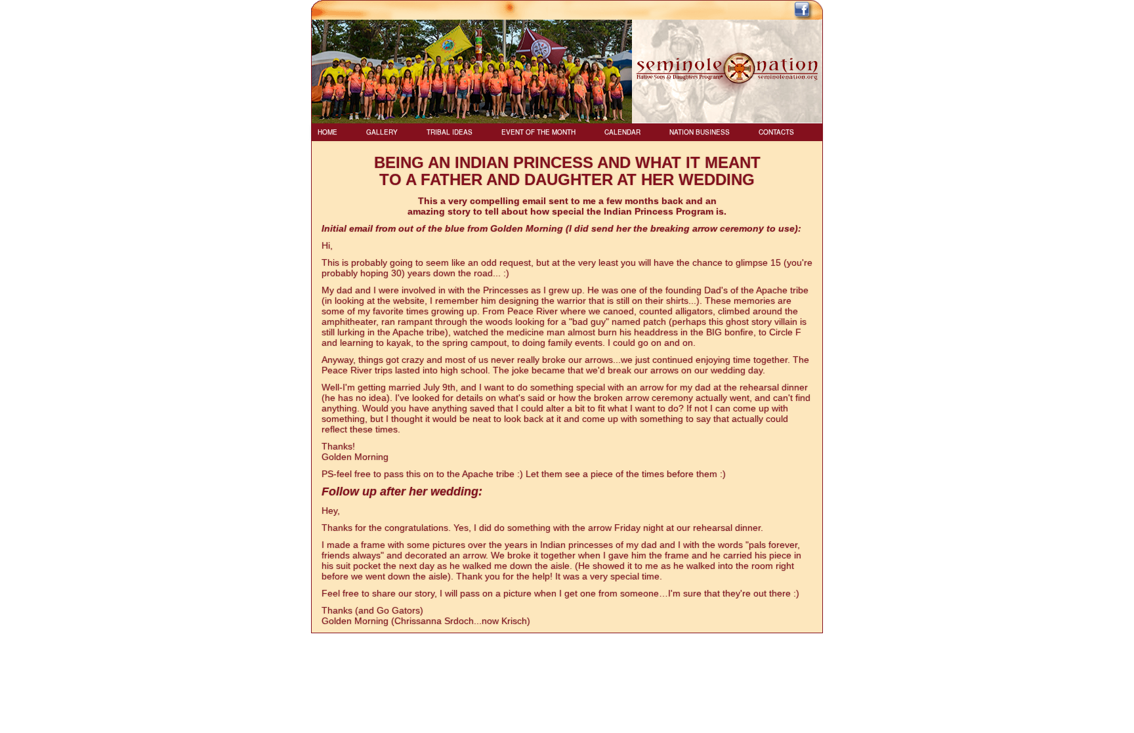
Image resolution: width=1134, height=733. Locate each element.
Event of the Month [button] (538, 131)
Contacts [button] (776, 131)
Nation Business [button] (699, 131)
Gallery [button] (382, 131)
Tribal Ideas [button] (449, 131)
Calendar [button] (622, 131)
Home (327, 131)
